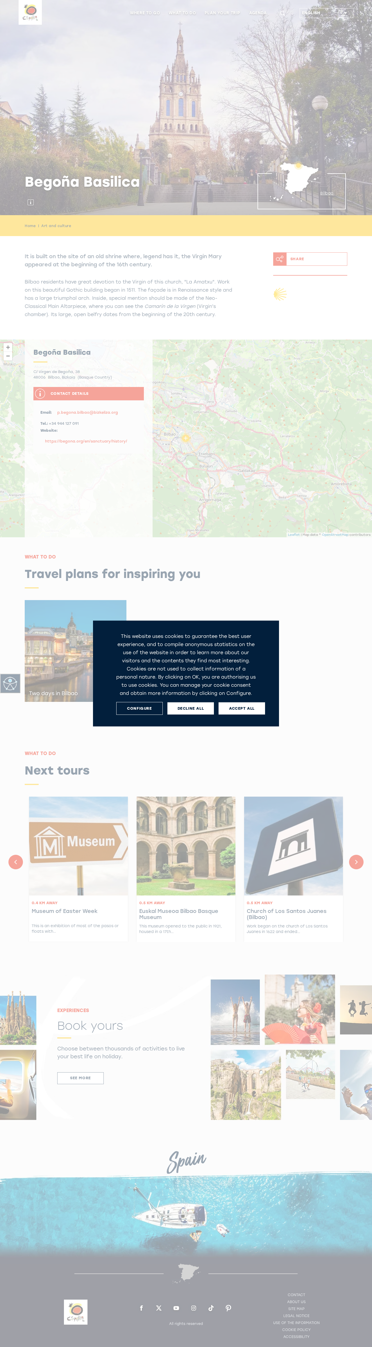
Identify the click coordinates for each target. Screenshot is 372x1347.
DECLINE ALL (191, 708)
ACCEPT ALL (242, 708)
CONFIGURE (139, 708)
